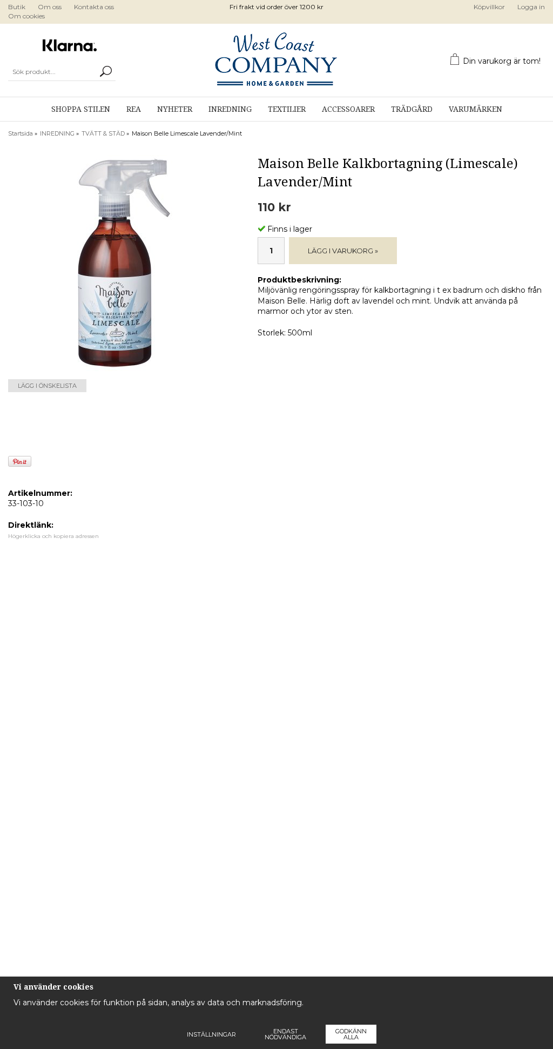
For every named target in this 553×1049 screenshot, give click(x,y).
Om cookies (26, 16)
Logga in (531, 7)
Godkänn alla (351, 1034)
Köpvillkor (489, 7)
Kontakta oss (94, 7)
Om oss (50, 7)
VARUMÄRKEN (475, 109)
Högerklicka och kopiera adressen (53, 536)
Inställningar (211, 1034)
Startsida (20, 133)
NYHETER (174, 109)
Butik (16, 7)
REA (133, 109)
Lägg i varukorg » (343, 250)
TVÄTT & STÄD (103, 133)
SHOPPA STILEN (80, 109)
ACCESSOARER (348, 109)
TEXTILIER (287, 109)
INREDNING (230, 109)
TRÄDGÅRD (412, 109)
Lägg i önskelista (47, 385)
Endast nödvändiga (285, 1034)
